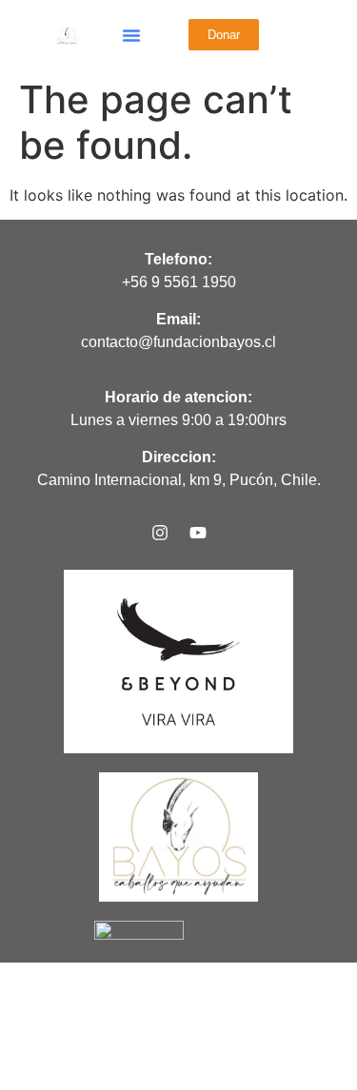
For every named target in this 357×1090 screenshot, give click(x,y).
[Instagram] (160, 532)
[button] (131, 35)
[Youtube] (198, 532)
